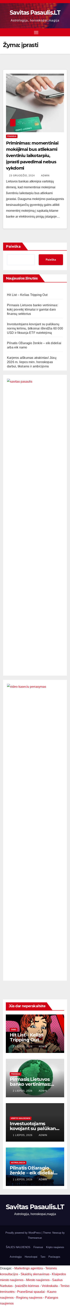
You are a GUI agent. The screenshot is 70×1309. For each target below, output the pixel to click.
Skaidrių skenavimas (35, 1274)
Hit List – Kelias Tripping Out (27, 294)
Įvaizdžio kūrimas (27, 1286)
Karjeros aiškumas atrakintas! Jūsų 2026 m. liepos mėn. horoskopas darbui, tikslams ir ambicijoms (31, 362)
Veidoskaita (50, 1286)
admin (45, 175)
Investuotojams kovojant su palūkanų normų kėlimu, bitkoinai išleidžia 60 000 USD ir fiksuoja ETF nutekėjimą (35, 328)
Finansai (11, 136)
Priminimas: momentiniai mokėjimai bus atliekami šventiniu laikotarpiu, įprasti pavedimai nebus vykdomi (32, 155)
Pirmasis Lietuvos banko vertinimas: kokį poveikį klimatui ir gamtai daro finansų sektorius (32, 309)
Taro (13, 1030)
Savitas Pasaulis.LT (35, 12)
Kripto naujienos (20, 1118)
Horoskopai (31, 1256)
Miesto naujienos (38, 1280)
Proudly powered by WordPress (23, 1232)
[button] (65, 32)
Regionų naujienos (29, 1297)
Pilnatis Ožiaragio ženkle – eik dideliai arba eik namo (32, 1172)
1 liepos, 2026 (23, 1135)
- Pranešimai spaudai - (31, 1291)
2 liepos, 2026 (23, 1046)
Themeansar (35, 1237)
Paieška (13, 246)
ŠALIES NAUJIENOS (18, 1247)
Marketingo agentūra (28, 1268)
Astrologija (18, 1163)
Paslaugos (54, 1256)
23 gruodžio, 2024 (22, 175)
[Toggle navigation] (36, 32)
